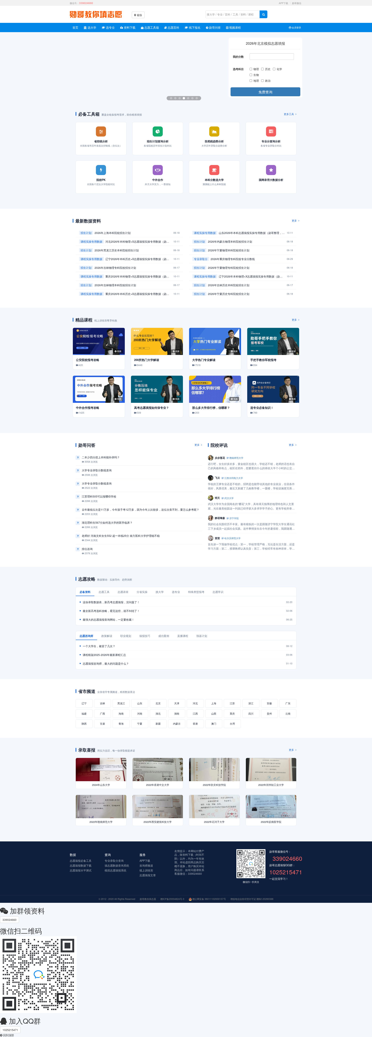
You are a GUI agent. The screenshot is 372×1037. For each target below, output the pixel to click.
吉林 (102, 703)
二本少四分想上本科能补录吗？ (101, 457)
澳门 (213, 723)
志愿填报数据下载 (80, 865)
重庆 (232, 713)
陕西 (84, 723)
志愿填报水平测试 (80, 870)
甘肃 (102, 723)
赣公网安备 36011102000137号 (209, 898)
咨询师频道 (146, 865)
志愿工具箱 (151, 27)
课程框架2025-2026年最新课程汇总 (104, 655)
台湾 (232, 723)
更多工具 (289, 114)
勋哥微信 (296, 3)
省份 (139, 15)
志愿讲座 (123, 592)
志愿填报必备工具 (80, 861)
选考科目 (238, 69)
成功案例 (163, 636)
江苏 (232, 703)
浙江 (250, 703)
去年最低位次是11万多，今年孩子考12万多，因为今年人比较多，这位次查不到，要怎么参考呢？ (140, 509)
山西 (213, 713)
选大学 (91, 27)
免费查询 (265, 91)
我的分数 (238, 56)
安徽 (269, 703)
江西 (195, 713)
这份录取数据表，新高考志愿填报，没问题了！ (111, 602)
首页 (75, 27)
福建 (84, 713)
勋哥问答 (214, 27)
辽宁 (84, 703)
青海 (121, 723)
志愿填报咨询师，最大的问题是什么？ (106, 663)
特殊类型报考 (196, 592)
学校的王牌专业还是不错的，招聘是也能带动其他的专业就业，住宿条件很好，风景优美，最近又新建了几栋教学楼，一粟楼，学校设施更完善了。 (251, 486)
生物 (256, 75)
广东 (287, 703)
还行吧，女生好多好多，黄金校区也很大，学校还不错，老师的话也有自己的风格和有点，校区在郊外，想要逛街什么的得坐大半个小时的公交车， (251, 466)
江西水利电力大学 (233, 477)
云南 (287, 713)
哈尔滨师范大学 (232, 538)
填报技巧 (144, 636)
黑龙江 (121, 703)
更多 (295, 220)
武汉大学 (229, 498)
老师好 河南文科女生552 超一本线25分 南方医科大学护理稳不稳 (121, 536)
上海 (213, 703)
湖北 (158, 713)
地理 (256, 80)
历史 (268, 69)
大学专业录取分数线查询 (97, 470)
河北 (195, 703)
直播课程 (182, 636)
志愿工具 (104, 592)
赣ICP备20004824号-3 (172, 898)
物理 (256, 69)
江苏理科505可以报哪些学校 (99, 496)
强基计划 (201, 636)
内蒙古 (177, 723)
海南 (121, 713)
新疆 (158, 723)
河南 (139, 713)
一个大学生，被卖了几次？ (99, 646)
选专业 (110, 27)
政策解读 (106, 636)
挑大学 (160, 592)
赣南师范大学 (236, 457)
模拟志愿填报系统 (115, 870)
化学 (280, 69)
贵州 (269, 713)
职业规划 (125, 636)
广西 (102, 713)
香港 (195, 723)
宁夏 (139, 723)
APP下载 (283, 3)
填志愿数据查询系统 (117, 865)
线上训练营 (146, 870)
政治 (268, 80)
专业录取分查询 (114, 861)
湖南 (176, 713)
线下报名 (194, 27)
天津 (176, 703)
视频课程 (234, 27)
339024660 (9, 920)
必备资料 (85, 592)
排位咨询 (87, 549)
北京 (158, 703)
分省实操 (142, 592)
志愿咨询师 (86, 636)
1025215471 (10, 1030)
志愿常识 (218, 592)
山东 (139, 703)
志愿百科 (173, 27)
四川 (250, 713)
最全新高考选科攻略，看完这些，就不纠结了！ (111, 611)
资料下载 (129, 27)
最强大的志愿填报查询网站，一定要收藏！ (108, 619)
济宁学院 (234, 518)
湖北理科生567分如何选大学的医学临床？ (107, 522)
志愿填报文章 (148, 875)
